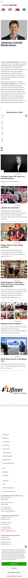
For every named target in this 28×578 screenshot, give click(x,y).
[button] (25, 546)
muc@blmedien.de (10, 531)
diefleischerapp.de (7, 456)
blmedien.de (5, 434)
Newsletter (5, 475)
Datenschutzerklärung (12, 576)
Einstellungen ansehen (14, 572)
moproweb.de (6, 441)
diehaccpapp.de (6, 452)
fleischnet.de (5, 449)
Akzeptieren (14, 564)
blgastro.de (5, 438)
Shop (3, 468)
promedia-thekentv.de (8, 463)
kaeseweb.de (5, 445)
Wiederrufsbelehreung (8, 488)
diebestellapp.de (6, 459)
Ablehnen (14, 568)
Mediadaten (5, 472)
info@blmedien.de (10, 511)
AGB (3, 484)
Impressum (19, 576)
